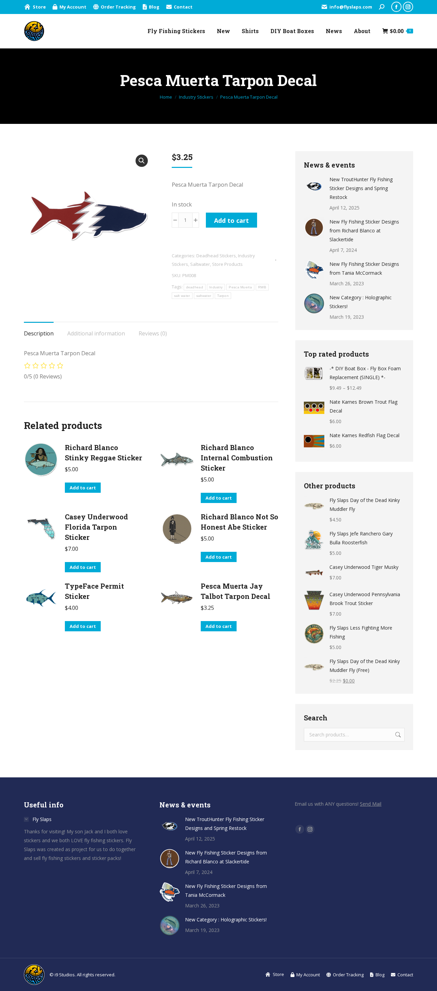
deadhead (194, 287)
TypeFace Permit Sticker (94, 591)
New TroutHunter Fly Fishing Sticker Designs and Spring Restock (361, 188)
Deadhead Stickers (216, 256)
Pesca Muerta (240, 287)
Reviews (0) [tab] (153, 333)
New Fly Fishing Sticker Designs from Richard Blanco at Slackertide (364, 230)
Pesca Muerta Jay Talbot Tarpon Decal (235, 591)
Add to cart (231, 220)
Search (397, 735)
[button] (142, 161)
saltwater (203, 296)
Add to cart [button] (83, 488)
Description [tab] (39, 333)
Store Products (227, 264)
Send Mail (370, 804)
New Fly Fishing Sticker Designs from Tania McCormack (364, 268)
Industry (216, 287)
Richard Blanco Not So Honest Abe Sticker (239, 521)
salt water (182, 296)
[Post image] (314, 185)
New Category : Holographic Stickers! (360, 302)
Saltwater (200, 264)
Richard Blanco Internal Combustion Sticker (237, 457)
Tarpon (223, 296)
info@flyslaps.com (350, 7)
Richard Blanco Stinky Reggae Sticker (103, 452)
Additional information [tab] (96, 333)
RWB (262, 287)
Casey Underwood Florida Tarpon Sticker (96, 527)
